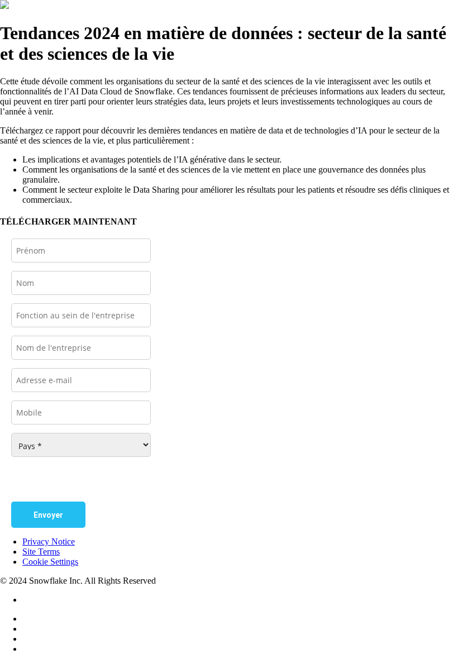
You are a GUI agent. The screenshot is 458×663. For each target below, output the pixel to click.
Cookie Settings (50, 561)
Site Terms (41, 551)
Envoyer (48, 515)
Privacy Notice (48, 541)
